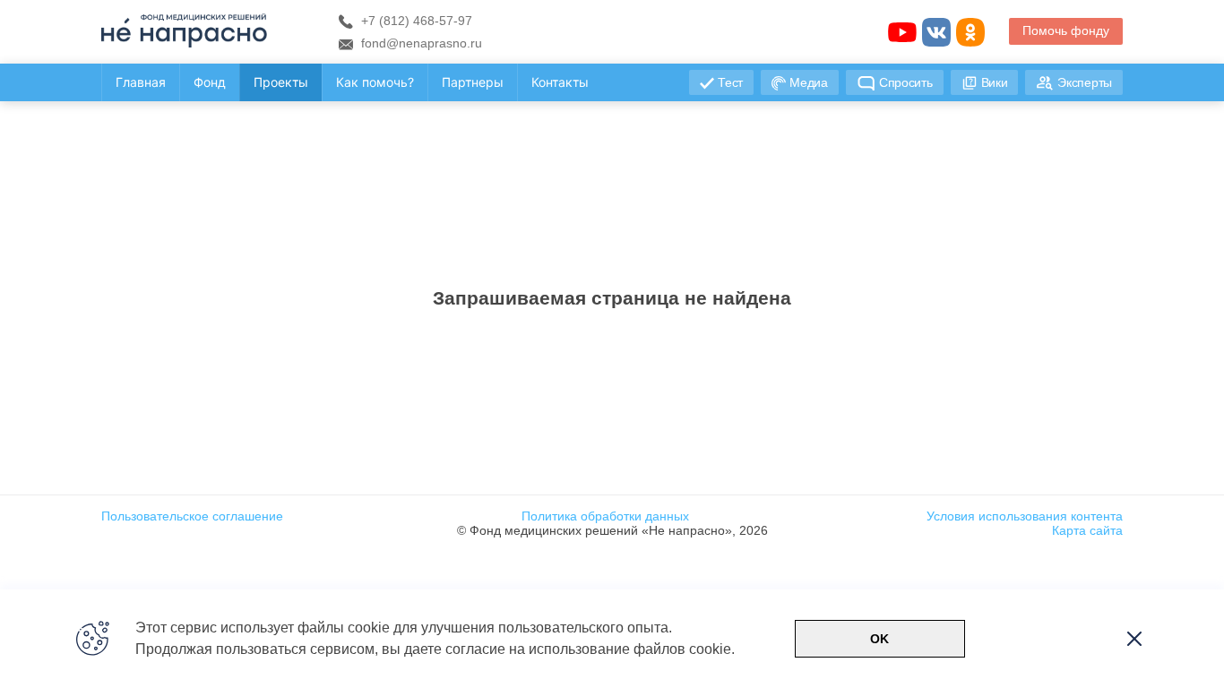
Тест (730, 82)
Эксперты (1084, 82)
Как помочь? (375, 82)
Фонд (210, 82)
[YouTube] (902, 32)
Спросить (906, 82)
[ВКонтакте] (936, 32)
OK (879, 639)
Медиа (808, 82)
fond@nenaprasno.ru (420, 43)
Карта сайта (1087, 530)
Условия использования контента (1025, 516)
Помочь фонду (1065, 30)
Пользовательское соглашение (192, 516)
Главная (141, 82)
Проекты (281, 82)
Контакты (560, 82)
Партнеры (473, 82)
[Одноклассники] (970, 32)
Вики (994, 82)
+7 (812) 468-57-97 (415, 20)
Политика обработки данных (605, 516)
